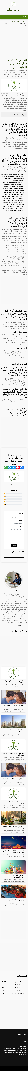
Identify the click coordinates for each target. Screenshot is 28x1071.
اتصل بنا (21, 1061)
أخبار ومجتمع (18, 982)
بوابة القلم (24, 21)
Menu (24, 16)
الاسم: (21, 520)
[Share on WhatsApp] (6, 467)
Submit (14, 545)
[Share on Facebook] (22, 467)
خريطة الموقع (15, 1061)
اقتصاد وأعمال (18, 984)
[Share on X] (14, 467)
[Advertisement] (14, 41)
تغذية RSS (7, 1061)
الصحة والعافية (18, 987)
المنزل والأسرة (18, 990)
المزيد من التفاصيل (21, 625)
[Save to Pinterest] (18, 467)
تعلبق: (21, 526)
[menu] (3, 16)
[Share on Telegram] (10, 467)
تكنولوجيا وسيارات (17, 993)
